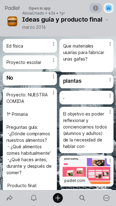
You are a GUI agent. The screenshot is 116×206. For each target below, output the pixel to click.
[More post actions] (49, 46)
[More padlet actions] (106, 198)
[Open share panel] (9, 198)
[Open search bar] (82, 198)
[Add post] (57, 198)
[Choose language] (95, 8)
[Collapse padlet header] (107, 19)
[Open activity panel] (33, 198)
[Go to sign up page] (109, 8)
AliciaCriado (33, 13)
